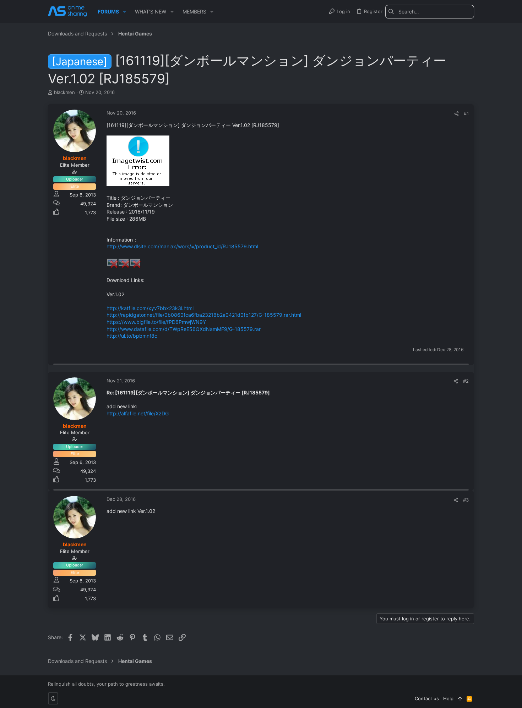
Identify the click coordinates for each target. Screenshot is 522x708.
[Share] (456, 113)
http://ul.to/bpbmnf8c (132, 336)
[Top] (460, 698)
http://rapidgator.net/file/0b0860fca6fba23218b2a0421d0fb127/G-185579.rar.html (204, 315)
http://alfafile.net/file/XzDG (138, 413)
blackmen (64, 92)
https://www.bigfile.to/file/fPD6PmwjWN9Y (156, 322)
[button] (124, 12)
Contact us (427, 698)
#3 (466, 500)
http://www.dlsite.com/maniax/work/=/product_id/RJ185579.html (182, 246)
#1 (466, 113)
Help (448, 698)
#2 (466, 381)
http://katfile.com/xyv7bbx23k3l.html (150, 308)
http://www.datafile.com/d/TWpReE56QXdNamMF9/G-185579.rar (184, 329)
